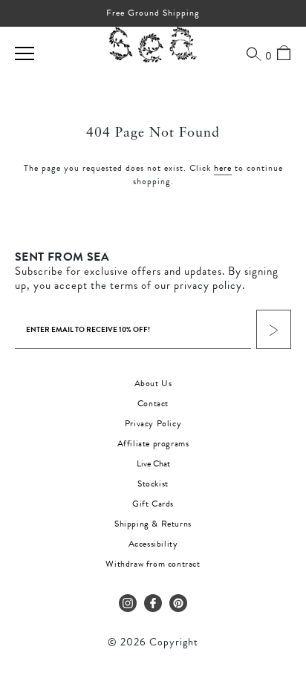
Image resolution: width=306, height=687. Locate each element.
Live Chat (153, 463)
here (223, 167)
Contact (153, 403)
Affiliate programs (153, 443)
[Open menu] (24, 53)
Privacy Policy (153, 423)
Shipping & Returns (153, 523)
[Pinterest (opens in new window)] (178, 603)
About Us (153, 383)
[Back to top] (282, 585)
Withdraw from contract (152, 563)
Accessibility (153, 543)
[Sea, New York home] (153, 45)
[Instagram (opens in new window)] (128, 603)
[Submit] (273, 329)
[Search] (254, 53)
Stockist (153, 483)
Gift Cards (153, 503)
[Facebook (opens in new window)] (153, 603)
